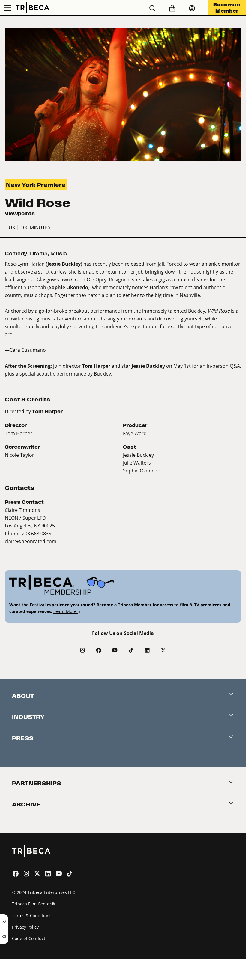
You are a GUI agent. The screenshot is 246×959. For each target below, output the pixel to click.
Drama (39, 253)
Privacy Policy (25, 927)
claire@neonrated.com (30, 541)
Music (58, 253)
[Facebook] (98, 650)
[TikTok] (131, 650)
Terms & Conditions (32, 915)
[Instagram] (82, 650)
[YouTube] (115, 650)
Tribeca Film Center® (33, 904)
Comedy (16, 253)
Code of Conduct (28, 938)
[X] (163, 650)
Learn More (65, 611)
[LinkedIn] (147, 650)
